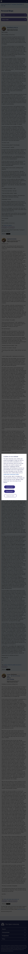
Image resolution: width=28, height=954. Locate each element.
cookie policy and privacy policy (11, 474)
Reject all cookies (9, 491)
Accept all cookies (9, 487)
